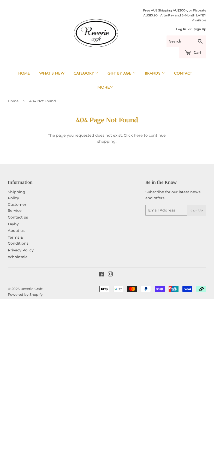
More (103, 87)
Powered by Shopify (25, 294)
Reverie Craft (32, 289)
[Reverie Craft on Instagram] (110, 275)
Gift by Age (120, 73)
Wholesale (18, 257)
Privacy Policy (21, 250)
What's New (51, 73)
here (138, 135)
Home (24, 73)
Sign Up (200, 29)
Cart (196, 52)
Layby (13, 224)
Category (84, 73)
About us (16, 230)
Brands (153, 73)
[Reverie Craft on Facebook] (101, 275)
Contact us (18, 217)
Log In (181, 29)
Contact (183, 73)
